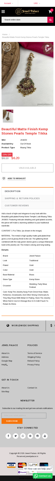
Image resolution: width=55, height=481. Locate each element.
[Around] (33, 473)
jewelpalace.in (32, 456)
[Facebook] (8, 436)
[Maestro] (43, 466)
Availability (7, 144)
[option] (27, 74)
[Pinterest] (30, 436)
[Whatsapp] (23, 436)
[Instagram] (37, 436)
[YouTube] (45, 436)
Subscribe (12, 421)
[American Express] (22, 473)
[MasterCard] (33, 466)
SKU (4, 140)
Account (7, 3)
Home (4, 34)
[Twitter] (15, 436)
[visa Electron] (22, 466)
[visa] (11, 466)
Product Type (8, 148)
